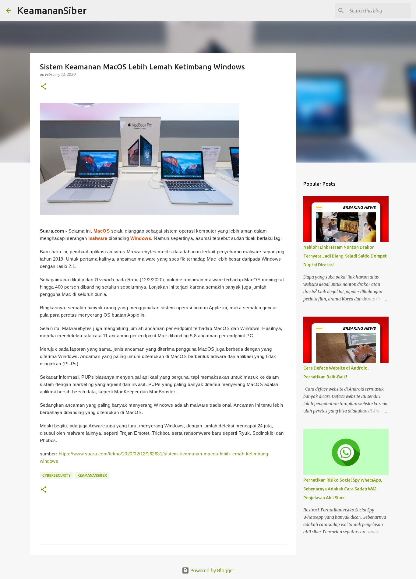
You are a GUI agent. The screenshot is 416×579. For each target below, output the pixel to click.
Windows (140, 238)
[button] (43, 87)
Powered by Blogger (211, 570)
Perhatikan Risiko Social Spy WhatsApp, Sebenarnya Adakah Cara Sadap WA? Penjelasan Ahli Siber (342, 489)
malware (98, 238)
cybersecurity (56, 475)
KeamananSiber (52, 10)
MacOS (101, 230)
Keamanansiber (92, 475)
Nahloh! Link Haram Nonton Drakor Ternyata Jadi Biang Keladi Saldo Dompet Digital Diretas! (345, 256)
